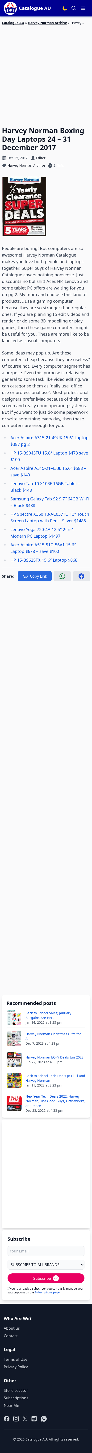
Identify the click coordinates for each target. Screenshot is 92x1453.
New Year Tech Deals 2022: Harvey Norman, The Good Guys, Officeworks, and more (55, 1101)
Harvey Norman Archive (47, 22)
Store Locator (16, 1390)
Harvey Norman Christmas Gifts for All (53, 1036)
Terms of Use (15, 1359)
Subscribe (42, 1278)
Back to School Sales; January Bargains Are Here (48, 1015)
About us (12, 1328)
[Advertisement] (46, 73)
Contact (11, 1335)
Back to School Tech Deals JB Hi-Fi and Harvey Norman (55, 1078)
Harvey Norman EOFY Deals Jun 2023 (54, 1057)
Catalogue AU (13, 22)
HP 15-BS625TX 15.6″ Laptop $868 (43, 560)
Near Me (11, 1405)
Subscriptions (16, 1398)
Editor (41, 158)
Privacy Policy (16, 1366)
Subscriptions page (47, 1292)
